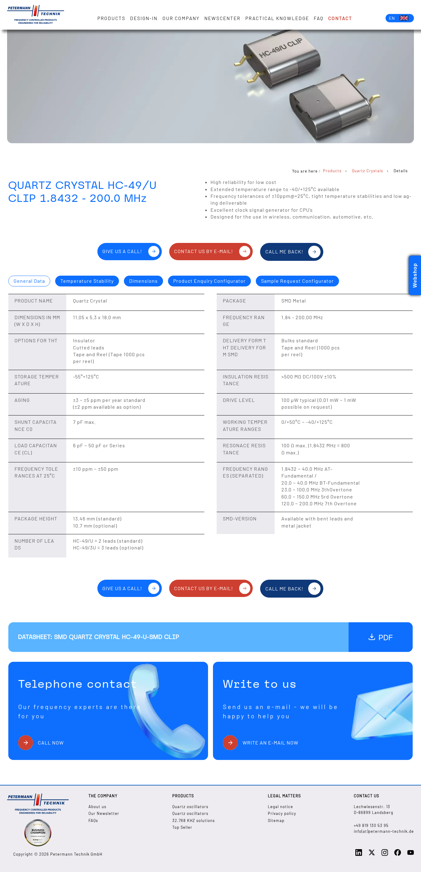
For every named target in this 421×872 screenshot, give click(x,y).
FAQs (93, 820)
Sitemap (276, 820)
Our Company (181, 18)
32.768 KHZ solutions (193, 820)
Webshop (415, 275)
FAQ (319, 18)
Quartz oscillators (190, 806)
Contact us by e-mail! (203, 251)
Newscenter (222, 18)
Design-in (143, 18)
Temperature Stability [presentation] (87, 281)
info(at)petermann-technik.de (384, 831)
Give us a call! (122, 251)
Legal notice (280, 806)
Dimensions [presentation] (143, 281)
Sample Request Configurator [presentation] (297, 281)
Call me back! (284, 251)
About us (97, 806)
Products (111, 18)
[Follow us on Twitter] (371, 854)
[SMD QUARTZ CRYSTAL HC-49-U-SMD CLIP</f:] (381, 637)
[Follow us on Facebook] (397, 854)
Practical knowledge (277, 18)
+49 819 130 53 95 (371, 825)
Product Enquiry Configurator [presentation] (209, 281)
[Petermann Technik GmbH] (35, 14)
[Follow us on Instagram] (384, 854)
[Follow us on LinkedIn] (358, 854)
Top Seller (182, 827)
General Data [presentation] (29, 281)
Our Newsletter (103, 813)
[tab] (29, 281)
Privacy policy (282, 813)
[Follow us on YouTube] (410, 854)
